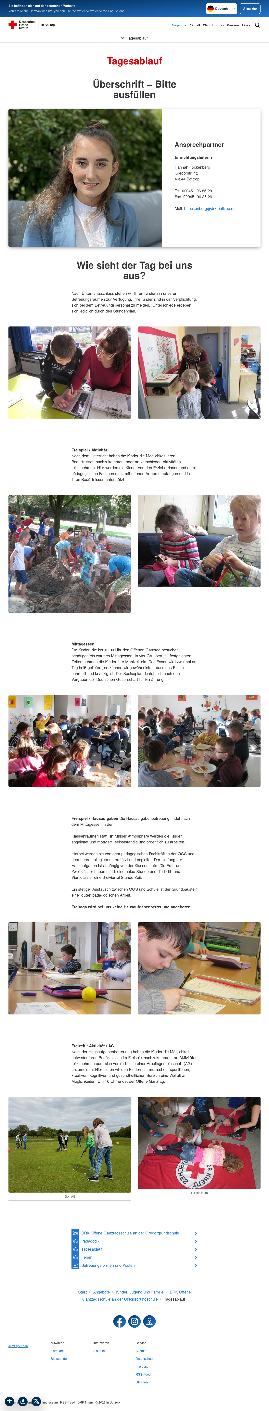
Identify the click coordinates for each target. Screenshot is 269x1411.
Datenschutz (144, 1358)
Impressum (143, 1366)
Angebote (179, 25)
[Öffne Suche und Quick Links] (257, 25)
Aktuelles (99, 1350)
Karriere (233, 25)
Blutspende (59, 1358)
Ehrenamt (57, 1350)
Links (246, 25)
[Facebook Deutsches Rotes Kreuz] (119, 1321)
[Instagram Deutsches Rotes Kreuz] (134, 1321)
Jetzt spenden (18, 1346)
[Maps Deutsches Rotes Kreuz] (149, 1321)
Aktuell (194, 25)
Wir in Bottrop (213, 25)
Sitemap (141, 1350)
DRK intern (143, 1382)
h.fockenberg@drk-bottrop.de (210, 208)
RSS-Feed (143, 1374)
